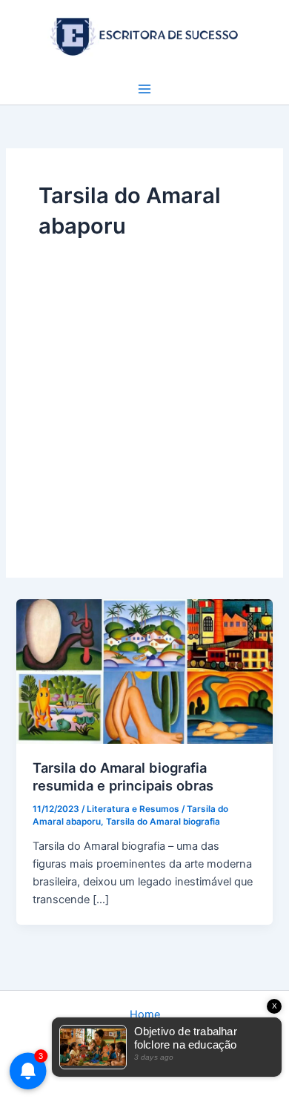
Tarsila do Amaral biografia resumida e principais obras (123, 776)
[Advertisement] (144, 393)
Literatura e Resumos (133, 809)
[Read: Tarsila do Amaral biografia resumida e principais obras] (144, 670)
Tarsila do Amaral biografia (163, 821)
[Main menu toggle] (144, 89)
